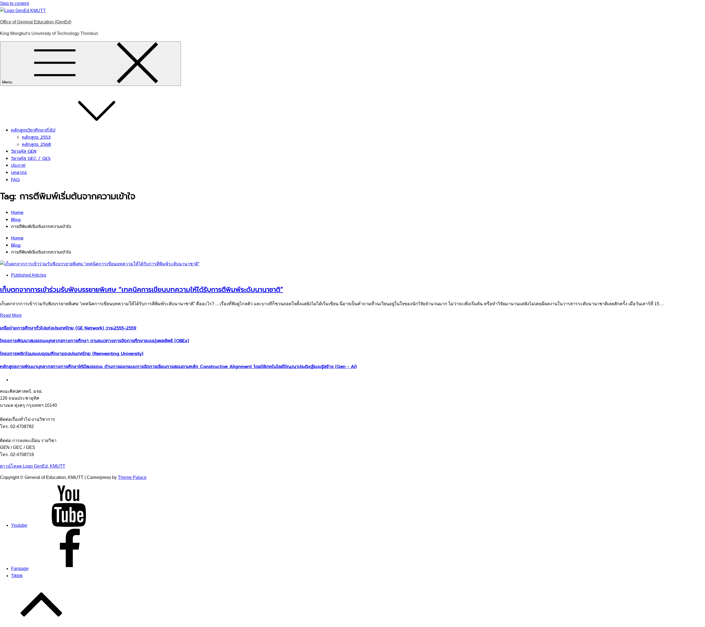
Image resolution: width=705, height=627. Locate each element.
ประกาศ (18, 165)
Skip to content (14, 3)
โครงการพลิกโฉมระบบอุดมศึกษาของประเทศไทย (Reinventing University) (71, 353)
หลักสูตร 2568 (36, 144)
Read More (11, 315)
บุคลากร (19, 172)
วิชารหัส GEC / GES (30, 158)
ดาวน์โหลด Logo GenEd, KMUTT (32, 466)
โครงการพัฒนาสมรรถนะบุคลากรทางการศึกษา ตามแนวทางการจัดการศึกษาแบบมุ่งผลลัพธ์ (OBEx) (94, 340)
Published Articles (28, 275)
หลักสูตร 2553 (36, 137)
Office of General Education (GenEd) (35, 22)
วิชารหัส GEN (23, 151)
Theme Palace (132, 477)
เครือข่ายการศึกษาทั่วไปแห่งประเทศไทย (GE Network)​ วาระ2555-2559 (68, 328)
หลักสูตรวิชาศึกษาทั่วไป (33, 130)
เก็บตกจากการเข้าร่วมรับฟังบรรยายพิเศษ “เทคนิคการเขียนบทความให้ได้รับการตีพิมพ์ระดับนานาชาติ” (141, 290)
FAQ (15, 179)
